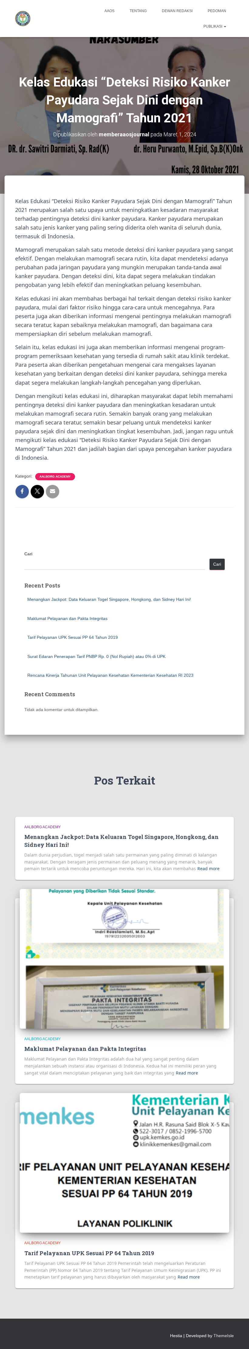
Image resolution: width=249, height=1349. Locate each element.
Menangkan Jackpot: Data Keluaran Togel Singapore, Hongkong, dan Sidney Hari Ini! (109, 599)
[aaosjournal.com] (23, 18)
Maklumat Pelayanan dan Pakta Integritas (67, 618)
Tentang (138, 11)
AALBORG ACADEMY (55, 476)
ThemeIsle (223, 1335)
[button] (224, 26)
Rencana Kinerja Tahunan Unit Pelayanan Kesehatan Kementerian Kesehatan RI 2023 (110, 675)
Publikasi (213, 26)
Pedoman (217, 11)
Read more (208, 868)
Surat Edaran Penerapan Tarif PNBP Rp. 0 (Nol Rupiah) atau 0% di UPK (96, 656)
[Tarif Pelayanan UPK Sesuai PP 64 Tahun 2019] (124, 1162)
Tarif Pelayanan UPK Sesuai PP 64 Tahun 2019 (72, 637)
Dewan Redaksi (177, 11)
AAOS (109, 11)
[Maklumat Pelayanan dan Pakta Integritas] (124, 958)
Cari (28, 553)
